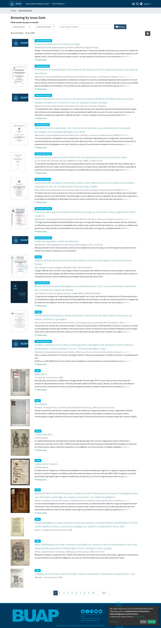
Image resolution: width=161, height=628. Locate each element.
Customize (114, 621)
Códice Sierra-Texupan (46, 463)
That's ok (151, 621)
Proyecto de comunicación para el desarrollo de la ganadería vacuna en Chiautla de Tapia (81, 157)
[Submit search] (137, 4)
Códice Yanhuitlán (44, 434)
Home (13, 10)
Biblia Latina (41, 374)
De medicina (41, 404)
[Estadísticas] (134, 3)
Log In (146, 4)
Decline (143, 621)
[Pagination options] (147, 33)
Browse (121, 26)
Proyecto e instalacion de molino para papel (57, 44)
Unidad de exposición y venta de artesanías (57, 241)
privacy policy (138, 616)
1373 (104, 593)
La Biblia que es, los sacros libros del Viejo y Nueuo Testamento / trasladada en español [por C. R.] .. (85, 573)
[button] (141, 3)
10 (93, 593)
